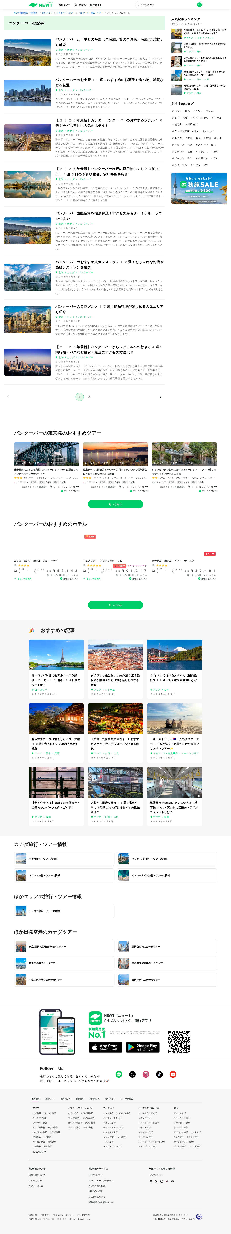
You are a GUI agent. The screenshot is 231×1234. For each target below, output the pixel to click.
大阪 (207, 79)
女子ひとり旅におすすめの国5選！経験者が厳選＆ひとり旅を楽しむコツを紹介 (115, 680)
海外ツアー (65, 4)
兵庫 (57, 753)
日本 (199, 51)
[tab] (35, 1099)
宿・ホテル (80, 4)
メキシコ (209, 38)
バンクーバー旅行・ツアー (91, 13)
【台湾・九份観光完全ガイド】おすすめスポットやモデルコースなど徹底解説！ (115, 743)
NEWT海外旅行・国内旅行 (26, 13)
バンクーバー (85, 49)
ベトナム (110, 689)
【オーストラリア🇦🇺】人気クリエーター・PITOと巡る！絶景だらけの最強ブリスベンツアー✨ (174, 743)
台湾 (107, 753)
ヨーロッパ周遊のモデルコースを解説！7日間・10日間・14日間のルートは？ (56, 680)
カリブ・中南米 (194, 38)
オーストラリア (190, 753)
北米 (61, 49)
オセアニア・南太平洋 (165, 753)
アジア (190, 51)
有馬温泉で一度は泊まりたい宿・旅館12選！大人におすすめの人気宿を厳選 (56, 743)
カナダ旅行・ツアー (65, 13)
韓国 (48, 817)
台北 (116, 753)
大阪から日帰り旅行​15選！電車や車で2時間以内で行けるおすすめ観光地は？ (115, 807)
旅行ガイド (96, 4)
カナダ (71, 49)
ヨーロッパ (41, 689)
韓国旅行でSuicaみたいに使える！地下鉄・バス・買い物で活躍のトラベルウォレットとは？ (174, 807)
